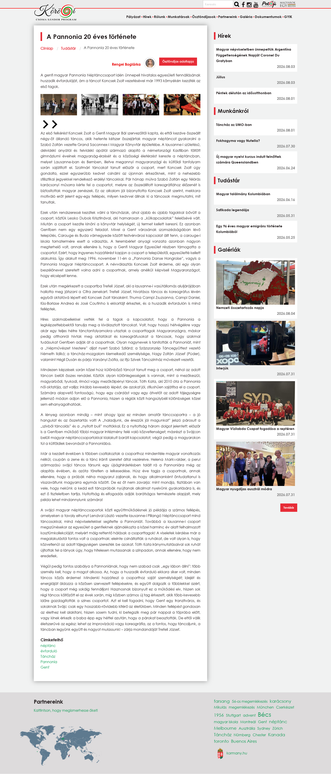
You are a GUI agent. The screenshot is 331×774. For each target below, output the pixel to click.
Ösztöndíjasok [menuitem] (204, 17)
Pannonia (49, 661)
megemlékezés (242, 707)
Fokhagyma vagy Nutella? (238, 141)
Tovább (288, 507)
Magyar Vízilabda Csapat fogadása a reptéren (255, 429)
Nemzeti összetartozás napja (240, 308)
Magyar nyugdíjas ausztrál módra (244, 489)
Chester (259, 734)
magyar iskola (226, 721)
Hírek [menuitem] (147, 17)
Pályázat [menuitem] (133, 17)
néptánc (48, 645)
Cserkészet (285, 707)
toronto (221, 741)
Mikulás (220, 707)
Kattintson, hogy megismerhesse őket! (66, 710)
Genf (45, 667)
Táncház (48, 656)
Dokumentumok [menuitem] (268, 17)
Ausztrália (247, 728)
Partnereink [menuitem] (227, 17)
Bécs (264, 714)
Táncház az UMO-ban (234, 125)
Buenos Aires (244, 741)
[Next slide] (54, 124)
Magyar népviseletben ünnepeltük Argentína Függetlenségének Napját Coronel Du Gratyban (253, 55)
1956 (219, 715)
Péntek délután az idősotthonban (243, 93)
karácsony (280, 701)
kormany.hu (237, 753)
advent (249, 715)
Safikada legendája (232, 210)
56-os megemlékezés (250, 701)
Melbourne (225, 728)
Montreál (248, 721)
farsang (222, 701)
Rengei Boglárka (126, 64)
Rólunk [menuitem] (159, 17)
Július (220, 77)
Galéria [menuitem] (246, 17)
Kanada (276, 734)
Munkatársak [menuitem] (179, 17)
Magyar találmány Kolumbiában (243, 194)
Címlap (47, 48)
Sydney (263, 728)
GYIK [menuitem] (288, 17)
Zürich (277, 728)
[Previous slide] (45, 124)
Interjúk (222, 368)
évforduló (49, 651)
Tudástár (68, 48)
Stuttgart (233, 715)
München (265, 707)
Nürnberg (242, 734)
